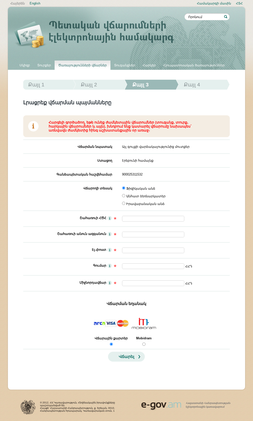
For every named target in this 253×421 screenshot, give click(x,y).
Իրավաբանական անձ (145, 204)
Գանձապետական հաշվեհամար (84, 174)
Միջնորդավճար (93, 282)
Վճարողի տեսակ (97, 188)
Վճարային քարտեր (111, 338)
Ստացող (104, 160)
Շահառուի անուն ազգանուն (81, 234)
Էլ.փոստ (99, 249)
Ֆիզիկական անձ (140, 188)
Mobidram (144, 338)
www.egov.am (185, 404)
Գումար (99, 265)
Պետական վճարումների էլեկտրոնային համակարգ (99, 35)
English (35, 3)
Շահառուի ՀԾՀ (93, 218)
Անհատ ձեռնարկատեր (146, 196)
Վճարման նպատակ (95, 147)
